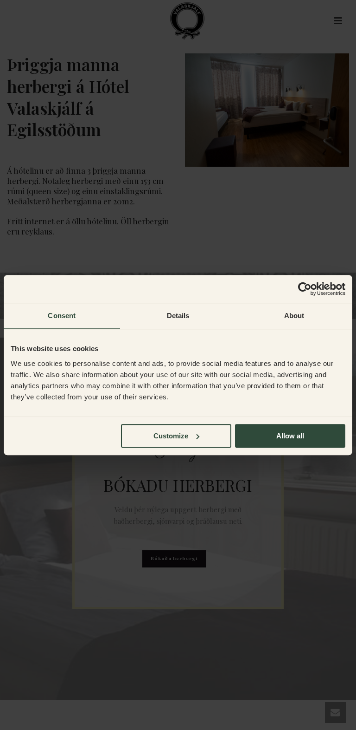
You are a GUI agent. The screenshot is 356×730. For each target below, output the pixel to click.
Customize (170, 436)
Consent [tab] (62, 315)
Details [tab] (178, 315)
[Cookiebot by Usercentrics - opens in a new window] (304, 289)
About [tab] (294, 315)
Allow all (290, 436)
